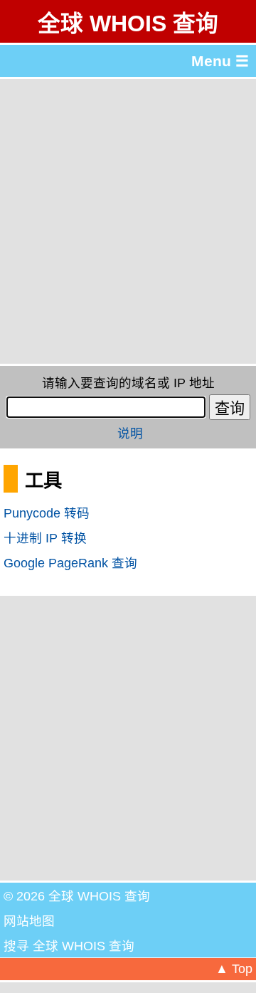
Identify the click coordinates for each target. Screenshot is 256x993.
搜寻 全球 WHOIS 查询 (69, 946)
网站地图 (29, 921)
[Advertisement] (128, 221)
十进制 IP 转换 (45, 538)
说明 (130, 433)
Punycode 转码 (47, 513)
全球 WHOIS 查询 (128, 23)
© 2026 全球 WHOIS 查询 (77, 896)
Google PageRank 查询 (70, 563)
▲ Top (233, 969)
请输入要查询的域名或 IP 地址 (128, 383)
